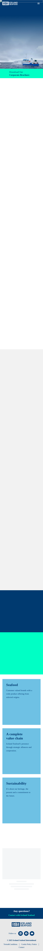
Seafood (33, 7)
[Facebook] (26, 933)
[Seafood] (21, 702)
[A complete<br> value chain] (21, 751)
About (24, 7)
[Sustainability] (21, 800)
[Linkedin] (20, 933)
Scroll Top (35, 944)
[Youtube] (32, 933)
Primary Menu (38, 3)
